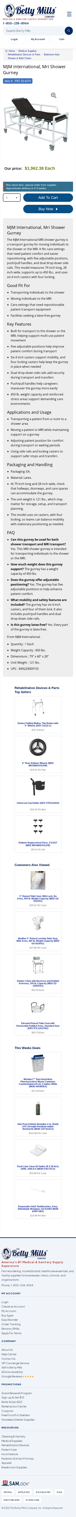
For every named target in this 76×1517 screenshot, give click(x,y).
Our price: (13, 168)
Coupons (7, 1410)
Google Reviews (17, 1376)
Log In (14, 39)
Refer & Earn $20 (11, 1402)
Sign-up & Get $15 (12, 1397)
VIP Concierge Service (15, 1363)
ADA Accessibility (12, 1372)
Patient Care (9, 1449)
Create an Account (13, 1306)
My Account (38, 39)
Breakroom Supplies (14, 1467)
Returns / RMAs (10, 1328)
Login (4, 1302)
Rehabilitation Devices (15, 1445)
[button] (5, 124)
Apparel (6, 1462)
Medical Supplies (12, 1440)
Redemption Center (14, 1406)
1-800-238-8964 (22, 1285)
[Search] (69, 31)
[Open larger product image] (36, 124)
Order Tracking (10, 1324)
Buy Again (7, 1315)
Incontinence (9, 1454)
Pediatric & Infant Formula (17, 1458)
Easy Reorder (9, 1319)
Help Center (9, 1354)
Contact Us (8, 1358)
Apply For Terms (11, 1333)
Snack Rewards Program (16, 1393)
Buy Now (46, 209)
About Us (7, 1349)
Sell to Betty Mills (11, 1367)
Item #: (9, 81)
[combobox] (11, 197)
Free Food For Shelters (15, 1415)
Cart (61, 39)
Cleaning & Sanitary (13, 1436)
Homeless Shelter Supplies (18, 1419)
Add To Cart (48, 197)
